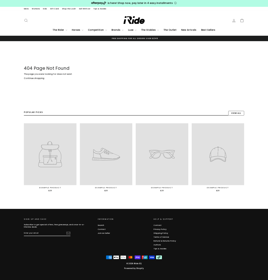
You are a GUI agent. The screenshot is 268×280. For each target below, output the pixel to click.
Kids (45, 8)
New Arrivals (189, 30)
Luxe (131, 30)
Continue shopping (34, 78)
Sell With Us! (84, 8)
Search (101, 225)
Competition (96, 30)
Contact (102, 229)
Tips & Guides (99, 8)
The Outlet (169, 30)
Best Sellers (208, 30)
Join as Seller (104, 233)
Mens (26, 8)
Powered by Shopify (134, 268)
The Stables (148, 30)
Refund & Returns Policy (165, 241)
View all (236, 113)
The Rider (59, 30)
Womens (36, 8)
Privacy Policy (160, 229)
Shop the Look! (69, 8)
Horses (76, 30)
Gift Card (54, 8)
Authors (157, 245)
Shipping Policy (161, 233)
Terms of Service (161, 237)
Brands (116, 30)
